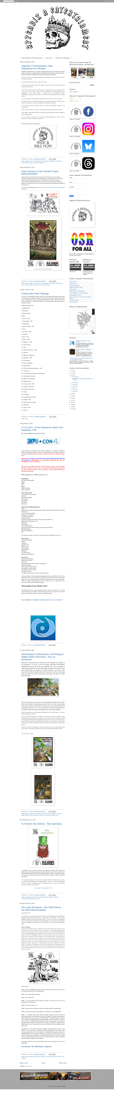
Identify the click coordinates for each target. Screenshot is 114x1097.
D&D (43, 161)
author (31, 161)
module (57, 161)
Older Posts (62, 1063)
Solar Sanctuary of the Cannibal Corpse (42, 284)
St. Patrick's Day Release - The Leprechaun (41, 823)
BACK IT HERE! (29, 733)
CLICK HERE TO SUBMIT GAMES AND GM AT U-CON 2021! (42, 600)
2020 (72, 393)
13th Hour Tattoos (73, 302)
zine (63, 1056)
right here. (26, 107)
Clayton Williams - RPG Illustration (77, 291)
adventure (27, 161)
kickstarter (57, 283)
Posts (72, 98)
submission (35, 162)
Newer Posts (24, 1063)
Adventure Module (29, 283)
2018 (72, 398)
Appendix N (27, 813)
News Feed (48, 58)
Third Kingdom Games (74, 285)
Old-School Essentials (50, 815)
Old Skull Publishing (73, 300)
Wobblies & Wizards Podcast (76, 287)
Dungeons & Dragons (50, 283)
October (74, 384)
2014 (72, 406)
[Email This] (49, 159)
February (74, 391)
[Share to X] (52, 159)
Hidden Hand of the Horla (27, 815)
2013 (72, 408)
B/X (34, 161)
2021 (72, 375)
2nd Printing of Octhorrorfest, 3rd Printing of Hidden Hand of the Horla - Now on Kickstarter (42, 657)
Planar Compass (73, 289)
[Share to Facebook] (54, 159)
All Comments (74, 101)
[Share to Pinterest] (55, 159)
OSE (31, 162)
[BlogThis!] (51, 159)
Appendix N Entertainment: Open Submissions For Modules (37, 67)
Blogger (64, 1086)
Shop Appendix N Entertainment (32, 58)
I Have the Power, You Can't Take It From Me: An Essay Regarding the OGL (81, 359)
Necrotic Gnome (73, 281)
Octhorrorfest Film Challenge (35, 293)
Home (43, 1063)
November (74, 382)
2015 (72, 404)
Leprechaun (24, 898)
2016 (72, 402)
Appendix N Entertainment (36, 813)
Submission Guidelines (62, 58)
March (73, 389)
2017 (72, 400)
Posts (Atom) (29, 1066)
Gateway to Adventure (54, 897)
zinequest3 (23, 1058)
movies (26, 418)
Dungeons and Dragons (50, 161)
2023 (72, 370)
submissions (41, 162)
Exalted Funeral (72, 283)
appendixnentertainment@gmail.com (48, 117)
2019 (72, 396)
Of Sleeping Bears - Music (75, 295)
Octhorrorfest (41, 815)
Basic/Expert (38, 161)
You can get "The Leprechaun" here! (43, 888)
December (74, 376)
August (74, 386)
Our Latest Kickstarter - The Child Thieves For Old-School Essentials (41, 908)
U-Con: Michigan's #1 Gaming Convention (78, 293)
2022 (72, 373)
